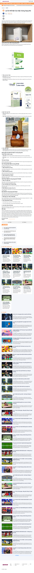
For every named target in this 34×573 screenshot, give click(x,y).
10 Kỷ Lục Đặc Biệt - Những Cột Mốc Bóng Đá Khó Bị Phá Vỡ (6, 303)
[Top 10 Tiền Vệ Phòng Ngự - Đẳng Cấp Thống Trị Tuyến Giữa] (7, 413)
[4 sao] (13, 219)
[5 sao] (14, 219)
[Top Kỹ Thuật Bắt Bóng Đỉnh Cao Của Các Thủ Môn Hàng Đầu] (7, 405)
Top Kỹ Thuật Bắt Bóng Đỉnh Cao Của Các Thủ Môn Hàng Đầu (27, 287)
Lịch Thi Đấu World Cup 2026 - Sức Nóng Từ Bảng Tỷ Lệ (16, 287)
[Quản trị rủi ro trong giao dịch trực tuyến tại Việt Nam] (7, 317)
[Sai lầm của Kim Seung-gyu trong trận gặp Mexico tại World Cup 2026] (7, 365)
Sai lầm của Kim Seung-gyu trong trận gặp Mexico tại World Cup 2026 (6, 272)
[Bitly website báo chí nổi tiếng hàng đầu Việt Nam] (6, 1)
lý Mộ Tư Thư (10, 13)
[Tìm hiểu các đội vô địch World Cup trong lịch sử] (7, 389)
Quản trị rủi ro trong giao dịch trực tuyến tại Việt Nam (6, 256)
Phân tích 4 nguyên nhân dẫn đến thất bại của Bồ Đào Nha (27, 256)
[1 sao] (9, 219)
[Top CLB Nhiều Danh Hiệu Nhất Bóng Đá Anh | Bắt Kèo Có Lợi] (7, 429)
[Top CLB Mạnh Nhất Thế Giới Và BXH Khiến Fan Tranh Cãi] (7, 421)
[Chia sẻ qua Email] (3, 16)
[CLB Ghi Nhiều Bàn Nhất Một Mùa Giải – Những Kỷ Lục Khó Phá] (7, 453)
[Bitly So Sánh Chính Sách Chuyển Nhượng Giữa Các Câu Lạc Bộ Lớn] (7, 559)
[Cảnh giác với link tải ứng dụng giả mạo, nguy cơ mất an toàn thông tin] (7, 341)
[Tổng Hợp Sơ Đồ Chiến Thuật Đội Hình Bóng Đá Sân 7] (7, 445)
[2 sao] (10, 219)
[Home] (3, 10)
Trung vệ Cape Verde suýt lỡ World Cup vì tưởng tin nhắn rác (16, 272)
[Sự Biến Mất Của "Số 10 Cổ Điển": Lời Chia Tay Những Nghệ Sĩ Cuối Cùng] (7, 461)
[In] (3, 18)
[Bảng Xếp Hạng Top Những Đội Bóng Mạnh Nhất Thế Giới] (7, 567)
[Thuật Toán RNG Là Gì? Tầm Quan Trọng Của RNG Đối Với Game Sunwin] (7, 332)
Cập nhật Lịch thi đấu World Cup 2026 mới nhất (27, 272)
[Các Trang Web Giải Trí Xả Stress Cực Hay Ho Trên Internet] (7, 349)
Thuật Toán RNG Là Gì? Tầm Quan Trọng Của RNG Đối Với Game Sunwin (21, 5)
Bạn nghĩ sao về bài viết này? (5, 219)
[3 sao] (11, 219)
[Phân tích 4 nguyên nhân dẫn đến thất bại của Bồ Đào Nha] (7, 357)
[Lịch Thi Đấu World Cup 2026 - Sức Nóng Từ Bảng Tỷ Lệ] (7, 397)
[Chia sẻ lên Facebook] (3, 13)
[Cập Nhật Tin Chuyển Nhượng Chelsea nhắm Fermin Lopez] (7, 469)
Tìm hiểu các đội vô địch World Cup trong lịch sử (6, 287)
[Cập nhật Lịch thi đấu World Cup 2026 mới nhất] (7, 381)
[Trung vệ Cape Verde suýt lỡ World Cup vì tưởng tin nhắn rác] (7, 373)
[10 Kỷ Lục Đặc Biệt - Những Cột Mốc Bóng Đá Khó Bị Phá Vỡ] (7, 437)
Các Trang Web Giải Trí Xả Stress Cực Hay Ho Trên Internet (17, 256)
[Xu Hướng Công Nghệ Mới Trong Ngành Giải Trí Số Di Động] (7, 324)
